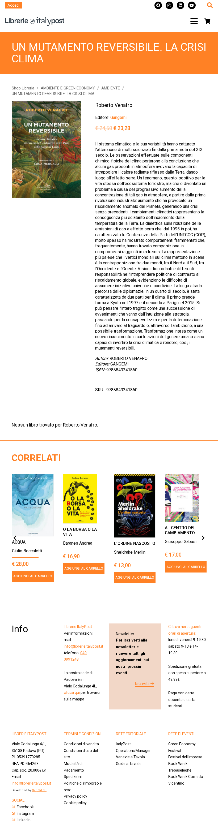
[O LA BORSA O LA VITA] (84, 499)
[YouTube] (191, 5)
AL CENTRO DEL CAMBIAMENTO (180, 530)
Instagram (25, 813)
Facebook (25, 807)
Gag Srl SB (39, 790)
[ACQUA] (33, 505)
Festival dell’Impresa (185, 757)
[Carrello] (207, 21)
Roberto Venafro (113, 105)
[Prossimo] (203, 538)
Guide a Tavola (128, 763)
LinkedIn (24, 820)
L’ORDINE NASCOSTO (134, 543)
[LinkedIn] (180, 5)
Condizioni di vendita (81, 744)
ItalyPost (123, 744)
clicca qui (72, 692)
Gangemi (118, 117)
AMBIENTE (110, 88)
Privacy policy (75, 796)
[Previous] (15, 538)
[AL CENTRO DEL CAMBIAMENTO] (186, 498)
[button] (194, 21)
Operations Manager (134, 750)
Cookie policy (75, 803)
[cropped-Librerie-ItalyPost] (35, 21)
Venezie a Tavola (130, 757)
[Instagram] (169, 5)
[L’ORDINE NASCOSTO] (135, 506)
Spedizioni (73, 776)
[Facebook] (158, 5)
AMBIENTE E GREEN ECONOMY (68, 88)
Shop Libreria (23, 88)
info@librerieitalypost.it (83, 646)
